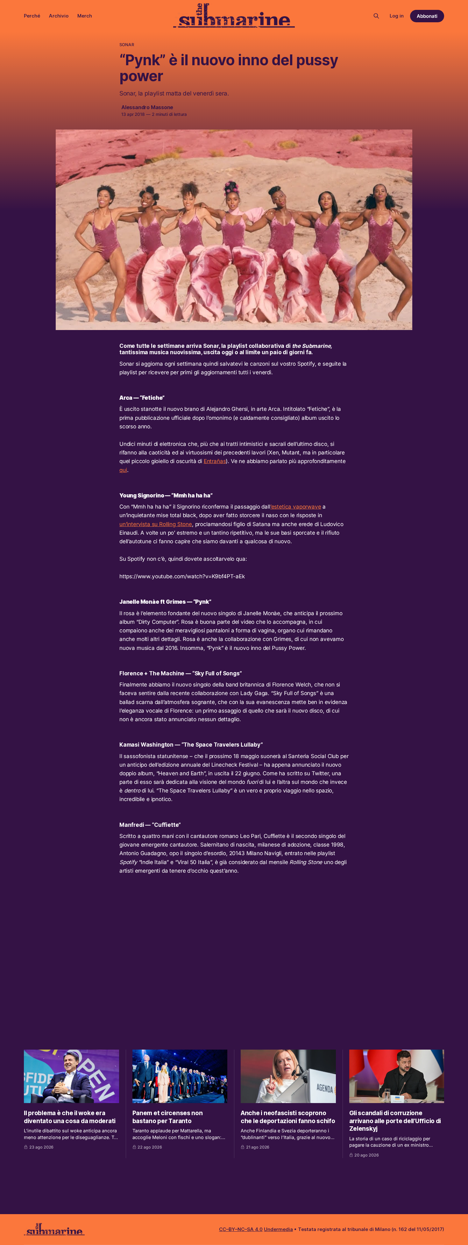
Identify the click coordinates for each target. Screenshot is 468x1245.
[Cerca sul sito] (376, 16)
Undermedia (278, 1229)
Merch (84, 16)
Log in (397, 16)
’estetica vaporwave (295, 506)
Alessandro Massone (147, 107)
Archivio (58, 16)
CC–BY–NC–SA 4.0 (241, 1229)
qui (123, 470)
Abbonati (427, 16)
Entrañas (215, 461)
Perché (32, 16)
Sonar (126, 44)
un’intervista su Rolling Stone (155, 524)
